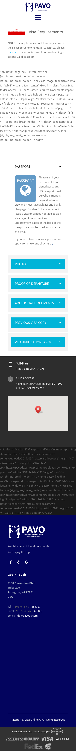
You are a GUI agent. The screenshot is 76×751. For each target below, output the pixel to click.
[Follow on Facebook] (11, 562)
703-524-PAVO (24, 611)
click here (13, 52)
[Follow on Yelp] (18, 562)
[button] (39, 409)
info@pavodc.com (27, 615)
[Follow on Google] (26, 562)
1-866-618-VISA (21, 606)
